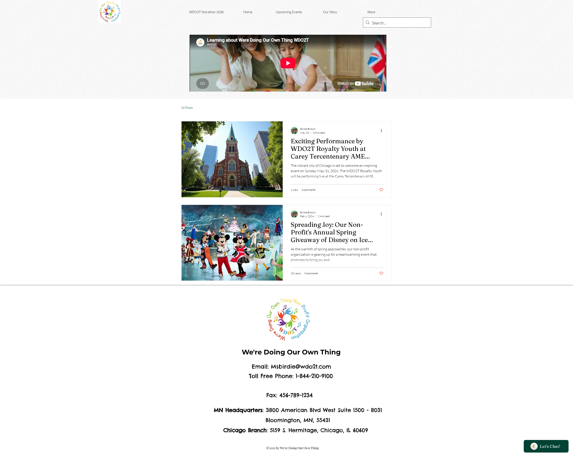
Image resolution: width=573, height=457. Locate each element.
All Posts (187, 107)
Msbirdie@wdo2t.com (301, 366)
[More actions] (382, 130)
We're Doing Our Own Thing (291, 352)
